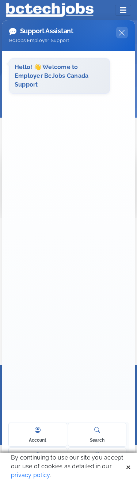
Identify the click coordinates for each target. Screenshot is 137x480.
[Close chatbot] (122, 32)
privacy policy (30, 475)
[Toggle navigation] (123, 10)
